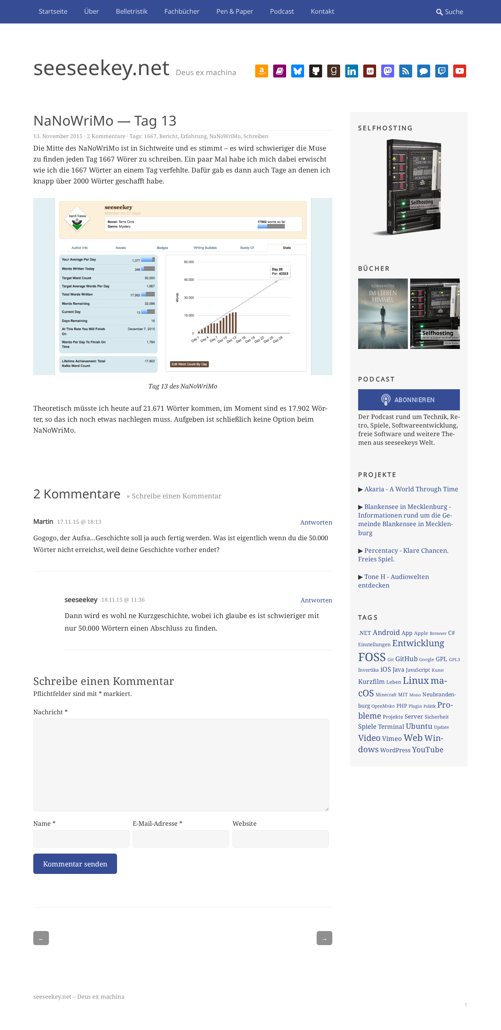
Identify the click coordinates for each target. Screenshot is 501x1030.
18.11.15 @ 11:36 (123, 599)
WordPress (395, 750)
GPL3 (454, 659)
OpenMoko (383, 706)
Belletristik (132, 11)
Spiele (367, 726)
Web (413, 737)
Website (244, 823)
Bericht (168, 136)
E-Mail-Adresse (157, 823)
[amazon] (261, 70)
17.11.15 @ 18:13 (79, 521)
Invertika (368, 670)
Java (398, 669)
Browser (438, 633)
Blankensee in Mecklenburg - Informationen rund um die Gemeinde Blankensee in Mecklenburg (405, 519)
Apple (421, 633)
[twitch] (441, 70)
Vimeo (392, 738)
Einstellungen (374, 644)
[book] (279, 70)
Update (441, 727)
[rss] (405, 70)
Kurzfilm (371, 681)
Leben (393, 681)
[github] (315, 70)
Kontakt (322, 11)
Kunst (438, 670)
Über (91, 11)
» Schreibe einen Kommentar (174, 495)
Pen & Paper (234, 11)
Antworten (316, 522)
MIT (403, 694)
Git (390, 659)
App (407, 632)
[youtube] (459, 70)
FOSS (372, 657)
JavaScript (418, 669)
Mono (415, 694)
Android (386, 632)
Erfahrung (193, 136)
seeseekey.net (101, 67)
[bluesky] (297, 70)
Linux (416, 680)
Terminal (391, 727)
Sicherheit (437, 716)
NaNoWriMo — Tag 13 (105, 120)
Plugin (415, 706)
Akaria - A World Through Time (411, 489)
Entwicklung (418, 643)
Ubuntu (419, 726)
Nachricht (50, 712)
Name (44, 823)
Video (369, 737)
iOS (385, 669)
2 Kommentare (106, 136)
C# (451, 632)
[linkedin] (351, 70)
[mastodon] (387, 70)
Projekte (393, 716)
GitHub (406, 658)
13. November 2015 (58, 136)
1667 (150, 136)
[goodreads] (333, 70)
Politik (430, 706)
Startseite (53, 11)
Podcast (282, 11)
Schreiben (256, 136)
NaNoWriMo (225, 136)
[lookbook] (369, 70)
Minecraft (386, 694)
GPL (441, 659)
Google (426, 659)
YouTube (427, 749)
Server (414, 716)
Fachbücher (182, 11)
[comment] (423, 70)
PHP (401, 705)
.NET (364, 632)
